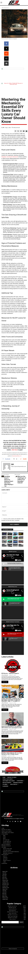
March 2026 (4, 878)
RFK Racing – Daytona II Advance (10, 673)
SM (3, 127)
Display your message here (13, 948)
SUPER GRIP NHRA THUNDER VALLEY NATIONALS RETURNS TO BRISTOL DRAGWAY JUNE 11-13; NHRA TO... (11, 700)
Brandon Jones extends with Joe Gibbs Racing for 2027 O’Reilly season (11, 753)
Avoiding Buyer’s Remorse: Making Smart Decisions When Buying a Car (8, 481)
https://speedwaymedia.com (18, 466)
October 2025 (5, 886)
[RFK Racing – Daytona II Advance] (12, 666)
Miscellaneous (5, 7)
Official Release (4, 675)
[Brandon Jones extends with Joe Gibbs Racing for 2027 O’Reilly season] (12, 745)
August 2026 (4, 871)
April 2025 (4, 894)
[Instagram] (21, 131)
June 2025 (4, 891)
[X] (6, 48)
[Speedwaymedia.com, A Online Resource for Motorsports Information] (14, 2)
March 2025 (4, 896)
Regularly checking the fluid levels (9, 156)
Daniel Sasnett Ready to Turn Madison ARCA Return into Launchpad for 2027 (11, 727)
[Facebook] (6, 43)
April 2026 (4, 877)
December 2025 (5, 883)
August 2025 (4, 889)
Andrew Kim (4, 756)
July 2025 (4, 890)
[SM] (6, 466)
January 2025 (5, 899)
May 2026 (4, 875)
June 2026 (4, 874)
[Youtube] (23, 131)
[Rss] (18, 821)
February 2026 (5, 880)
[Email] (6, 58)
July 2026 (4, 872)
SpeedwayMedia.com (16, 455)
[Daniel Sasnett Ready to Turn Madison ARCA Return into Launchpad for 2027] (12, 719)
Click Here (14, 450)
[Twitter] (18, 131)
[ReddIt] (6, 53)
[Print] (6, 63)
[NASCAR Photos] (26, 131)
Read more (5, 681)
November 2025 (5, 884)
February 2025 (5, 897)
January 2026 (5, 881)
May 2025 (4, 893)
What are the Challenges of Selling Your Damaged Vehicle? (21, 480)
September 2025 (5, 887)
